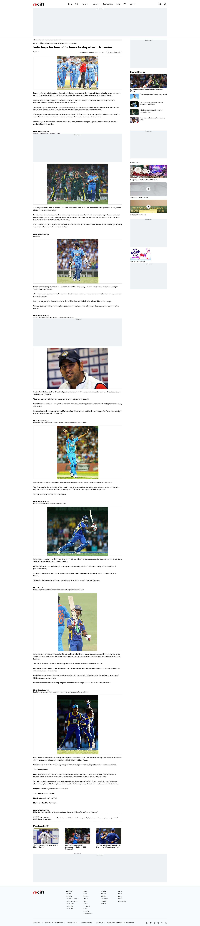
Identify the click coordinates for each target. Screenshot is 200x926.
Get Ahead (87, 906)
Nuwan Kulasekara (51, 317)
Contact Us (99, 922)
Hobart (50, 133)
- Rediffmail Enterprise (72, 899)
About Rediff (36, 922)
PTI (39, 51)
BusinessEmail (108, 4)
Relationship (122, 901)
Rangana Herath (83, 692)
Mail (76, 4)
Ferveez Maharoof (91, 812)
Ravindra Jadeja (48, 503)
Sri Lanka (40, 133)
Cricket (41, 43)
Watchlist (103, 901)
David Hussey (60, 692)
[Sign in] (165, 4)
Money (95, 4)
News (84, 4)
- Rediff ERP (69, 909)
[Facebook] (154, 923)
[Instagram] (158, 923)
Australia (36, 236)
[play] (148, 172)
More (131, 4)
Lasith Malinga (38, 692)
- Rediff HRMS (70, 904)
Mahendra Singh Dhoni (41, 423)
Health (120, 894)
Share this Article (115, 52)
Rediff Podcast (88, 914)
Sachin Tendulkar (39, 317)
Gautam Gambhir (63, 423)
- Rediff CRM (69, 906)
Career (120, 899)
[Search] (159, 4)
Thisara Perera (79, 812)
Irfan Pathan (53, 423)
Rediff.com (115, 922)
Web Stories (135, 163)
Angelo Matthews (49, 692)
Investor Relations (86, 922)
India (35, 133)
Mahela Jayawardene (40, 590)
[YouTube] (162, 923)
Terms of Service (72, 922)
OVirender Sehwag (64, 317)
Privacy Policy (59, 922)
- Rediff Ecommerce (71, 901)
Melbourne (56, 133)
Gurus (118, 4)
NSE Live (103, 896)
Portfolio (103, 904)
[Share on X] (151, 923)
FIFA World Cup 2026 (137, 261)
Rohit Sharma (81, 423)
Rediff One (69, 896)
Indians (45, 133)
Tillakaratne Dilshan (54, 590)
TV (125, 4)
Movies (86, 899)
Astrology (86, 911)
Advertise (47, 922)
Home (70, 4)
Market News (104, 899)
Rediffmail (69, 894)
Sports (85, 901)
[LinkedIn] (166, 923)
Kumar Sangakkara (67, 590)
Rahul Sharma (38, 503)
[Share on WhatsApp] (147, 923)
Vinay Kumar (58, 503)
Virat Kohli (73, 423)
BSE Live (103, 894)
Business (86, 896)
